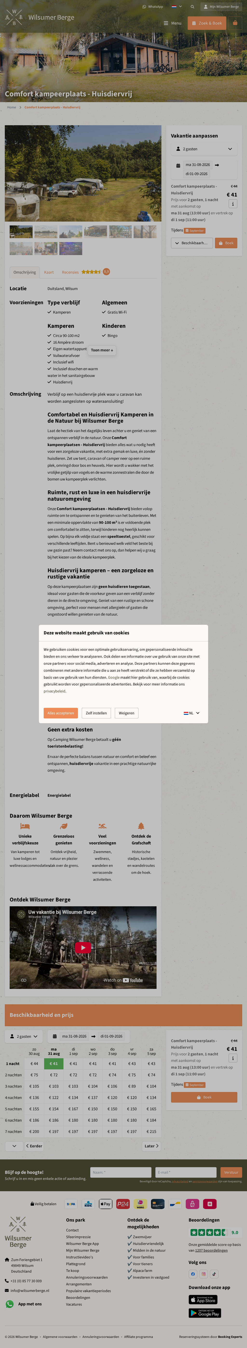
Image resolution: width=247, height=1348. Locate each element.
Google (114, 677)
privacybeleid (54, 691)
